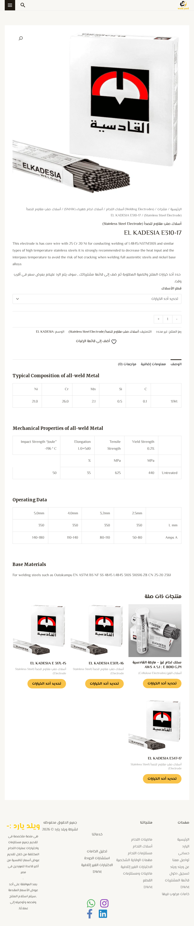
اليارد (185, 846)
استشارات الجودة (97, 858)
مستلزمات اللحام (140, 853)
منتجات (162, 209)
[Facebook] (89, 914)
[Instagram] (104, 903)
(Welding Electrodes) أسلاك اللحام (130, 209)
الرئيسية (175, 209)
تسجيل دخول (179, 873)
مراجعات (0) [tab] (127, 364)
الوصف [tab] (176, 364)
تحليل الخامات (97, 851)
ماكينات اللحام (141, 839)
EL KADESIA (45, 332)
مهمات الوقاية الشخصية (134, 860)
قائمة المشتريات (177, 880)
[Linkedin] (103, 914)
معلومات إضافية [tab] (153, 364)
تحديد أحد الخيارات (162, 683)
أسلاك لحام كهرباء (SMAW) (83, 209)
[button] (23, 5)
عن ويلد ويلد (179, 867)
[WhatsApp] (91, 903)
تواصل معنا (180, 860)
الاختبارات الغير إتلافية (136, 867)
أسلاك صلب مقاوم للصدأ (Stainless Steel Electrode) (141, 224)
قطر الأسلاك (171, 288)
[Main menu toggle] (10, 5)
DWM (185, 887)
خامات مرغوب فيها (175, 894)
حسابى (183, 853)
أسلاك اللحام (142, 846)
